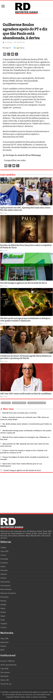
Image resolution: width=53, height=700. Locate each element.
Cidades (3, 547)
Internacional (5, 585)
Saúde (2, 616)
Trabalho (3, 623)
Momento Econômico (8, 593)
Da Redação (8, 42)
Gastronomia (5, 582)
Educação (4, 570)
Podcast (3, 646)
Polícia (2, 608)
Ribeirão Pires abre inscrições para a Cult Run (19, 413)
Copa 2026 (4, 551)
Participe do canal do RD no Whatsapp (23, 155)
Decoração (4, 559)
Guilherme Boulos (19, 403)
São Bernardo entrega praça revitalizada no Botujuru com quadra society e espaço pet (25, 319)
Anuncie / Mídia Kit (7, 661)
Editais (2, 566)
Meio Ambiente (5, 589)
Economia (4, 563)
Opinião (3, 604)
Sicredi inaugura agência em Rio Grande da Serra (23, 283)
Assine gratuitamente (8, 665)
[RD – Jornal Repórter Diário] (26, 8)
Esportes (3, 574)
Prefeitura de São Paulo (37, 403)
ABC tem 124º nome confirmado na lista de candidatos (25, 393)
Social (2, 620)
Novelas (3, 601)
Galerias (3, 578)
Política (3, 612)
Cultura (3, 555)
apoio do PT (6, 403)
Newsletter (4, 597)
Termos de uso (5, 684)
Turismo (3, 627)
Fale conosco (5, 672)
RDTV (2, 650)
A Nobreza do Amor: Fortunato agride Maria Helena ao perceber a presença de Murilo (25, 357)
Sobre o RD (4, 680)
